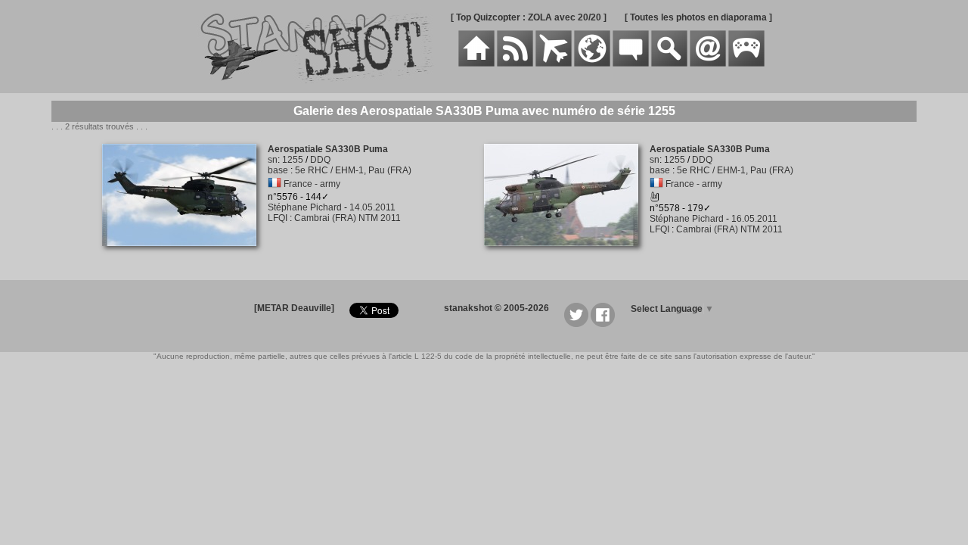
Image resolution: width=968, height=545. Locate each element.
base (278, 170)
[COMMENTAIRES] (631, 63)
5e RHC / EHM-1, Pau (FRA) (353, 170)
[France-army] (274, 184)
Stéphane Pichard (305, 207)
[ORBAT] (553, 63)
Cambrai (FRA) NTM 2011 (347, 218)
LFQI (277, 218)
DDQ (320, 159)
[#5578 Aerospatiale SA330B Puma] (567, 254)
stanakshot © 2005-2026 (496, 308)
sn (273, 159)
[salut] (655, 199)
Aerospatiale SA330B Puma (328, 149)
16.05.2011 (754, 218)
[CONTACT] (708, 63)
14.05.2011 (372, 207)
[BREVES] (515, 63)
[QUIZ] (746, 63)
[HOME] (476, 63)
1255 (292, 159)
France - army (312, 184)
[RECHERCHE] (669, 63)
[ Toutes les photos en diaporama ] (698, 17)
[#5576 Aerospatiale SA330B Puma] (185, 254)
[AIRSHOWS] (592, 63)
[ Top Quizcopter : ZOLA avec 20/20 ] (529, 17)
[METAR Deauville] (294, 308)
